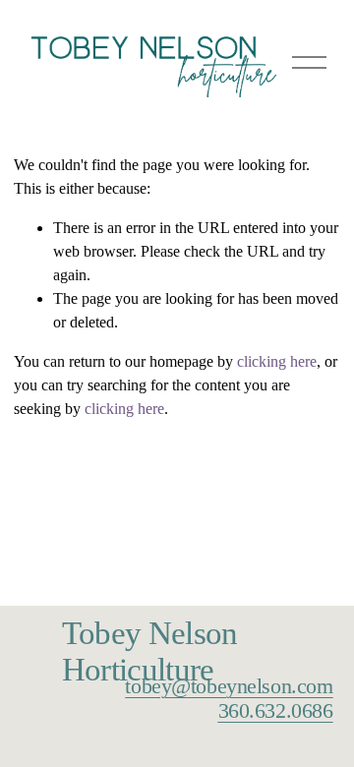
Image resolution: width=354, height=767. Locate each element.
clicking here (277, 361)
